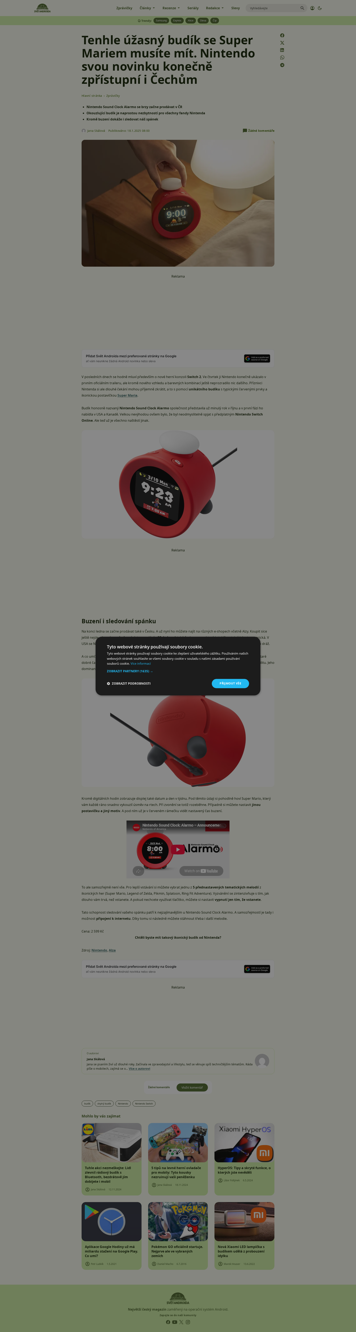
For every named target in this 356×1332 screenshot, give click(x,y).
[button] (178, 671)
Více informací (141, 664)
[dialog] (178, 666)
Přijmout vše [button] (230, 683)
